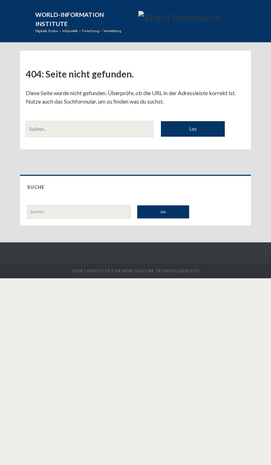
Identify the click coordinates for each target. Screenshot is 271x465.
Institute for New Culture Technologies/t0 (143, 270)
